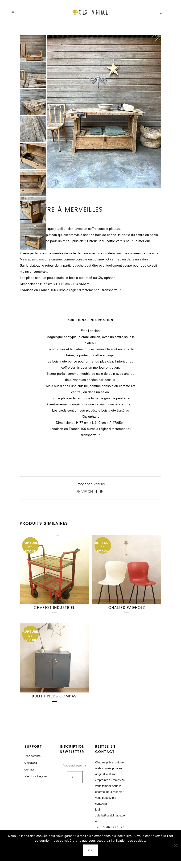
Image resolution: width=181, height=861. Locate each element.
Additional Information (90, 320)
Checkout (31, 762)
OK (90, 850)
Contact (29, 769)
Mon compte (33, 755)
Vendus (99, 484)
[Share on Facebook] (96, 492)
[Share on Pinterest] (101, 492)
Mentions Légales (36, 776)
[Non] (175, 845)
